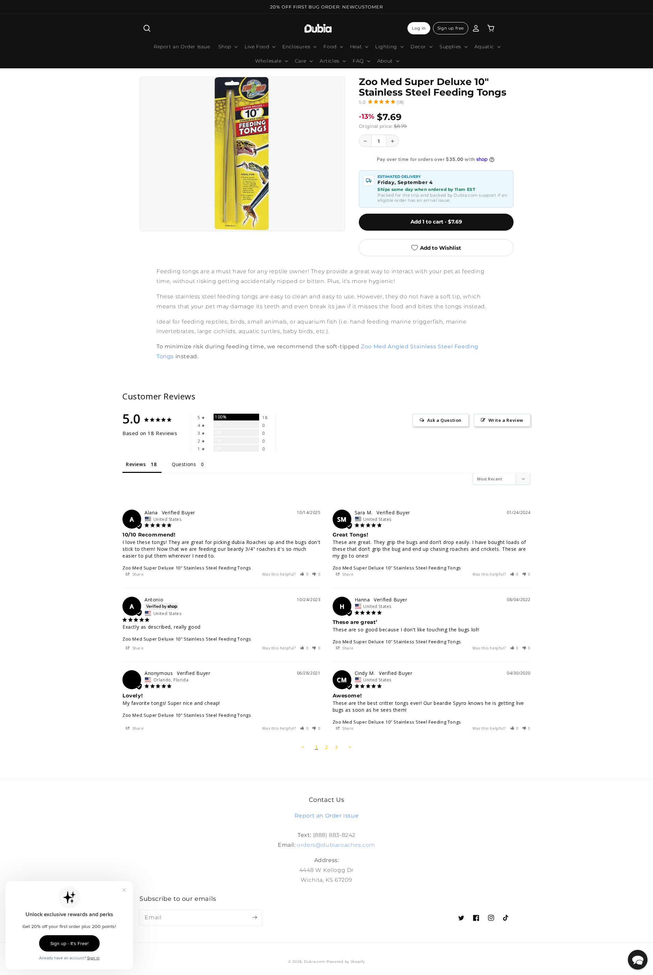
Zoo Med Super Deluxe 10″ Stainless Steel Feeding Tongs (186, 568)
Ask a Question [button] (444, 420)
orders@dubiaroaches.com (336, 845)
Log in (419, 28)
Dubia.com (314, 961)
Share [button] (137, 574)
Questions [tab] (184, 464)
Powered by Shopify (345, 961)
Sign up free (450, 28)
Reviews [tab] (136, 464)
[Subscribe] (254, 917)
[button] (146, 28)
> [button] (350, 746)
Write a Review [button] (505, 420)
